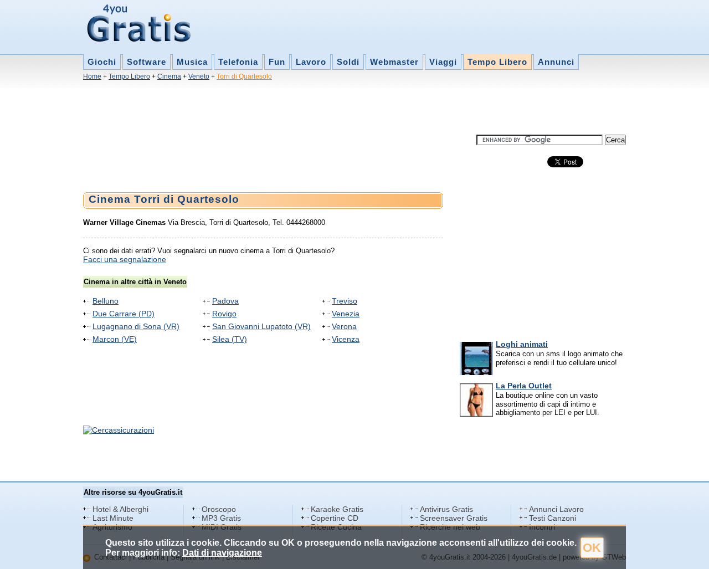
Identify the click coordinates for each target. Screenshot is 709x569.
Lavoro (311, 61)
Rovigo (224, 313)
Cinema (169, 76)
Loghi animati (522, 344)
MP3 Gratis (221, 518)
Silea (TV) (229, 339)
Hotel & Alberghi (120, 509)
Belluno (106, 300)
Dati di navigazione (222, 552)
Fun (277, 61)
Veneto (198, 76)
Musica (192, 61)
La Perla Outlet (524, 385)
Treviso (344, 300)
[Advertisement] (284, 110)
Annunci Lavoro (556, 509)
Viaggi (443, 61)
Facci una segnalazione (124, 259)
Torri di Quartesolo (244, 76)
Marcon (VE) (115, 339)
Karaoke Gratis (337, 509)
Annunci (556, 61)
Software (146, 61)
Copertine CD (334, 518)
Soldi (348, 61)
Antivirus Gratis (446, 509)
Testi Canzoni (552, 518)
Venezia (345, 313)
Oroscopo (219, 509)
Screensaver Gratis (453, 518)
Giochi (102, 61)
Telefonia (238, 61)
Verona (344, 326)
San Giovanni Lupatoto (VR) (261, 326)
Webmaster (394, 61)
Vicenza (345, 339)
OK (592, 548)
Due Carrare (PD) (124, 313)
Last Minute (113, 518)
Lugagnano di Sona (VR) (136, 326)
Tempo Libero (497, 61)
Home (92, 76)
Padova (225, 300)
